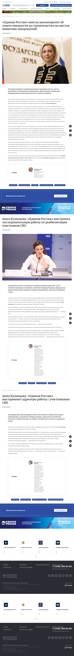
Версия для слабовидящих (66, 1)
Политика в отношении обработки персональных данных (14, 588)
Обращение (42, 5)
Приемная (48, 8)
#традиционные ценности (39, 499)
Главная (3, 16)
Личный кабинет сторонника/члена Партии (60, 5)
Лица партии (12, 8)
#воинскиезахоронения (46, 185)
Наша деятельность (10, 16)
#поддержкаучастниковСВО (55, 499)
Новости (17, 16)
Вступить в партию (67, 8)
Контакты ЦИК (7, 567)
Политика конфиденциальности (9, 587)
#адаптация (52, 383)
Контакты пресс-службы (25, 567)
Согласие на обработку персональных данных (12, 589)
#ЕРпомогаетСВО (41, 383)
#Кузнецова (22, 383)
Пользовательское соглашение (9, 586)
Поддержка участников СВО (37, 11)
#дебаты (31, 383)
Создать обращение (60, 196)
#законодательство (24, 185)
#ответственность (60, 185)
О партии (4, 8)
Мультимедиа (57, 8)
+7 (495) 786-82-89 (62, 566)
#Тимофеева (13, 185)
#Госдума (35, 185)
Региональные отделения (36, 8)
